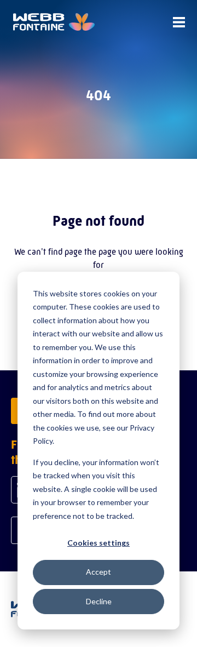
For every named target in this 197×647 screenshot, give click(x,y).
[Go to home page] (54, 22)
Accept (98, 571)
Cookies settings (98, 542)
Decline (99, 601)
